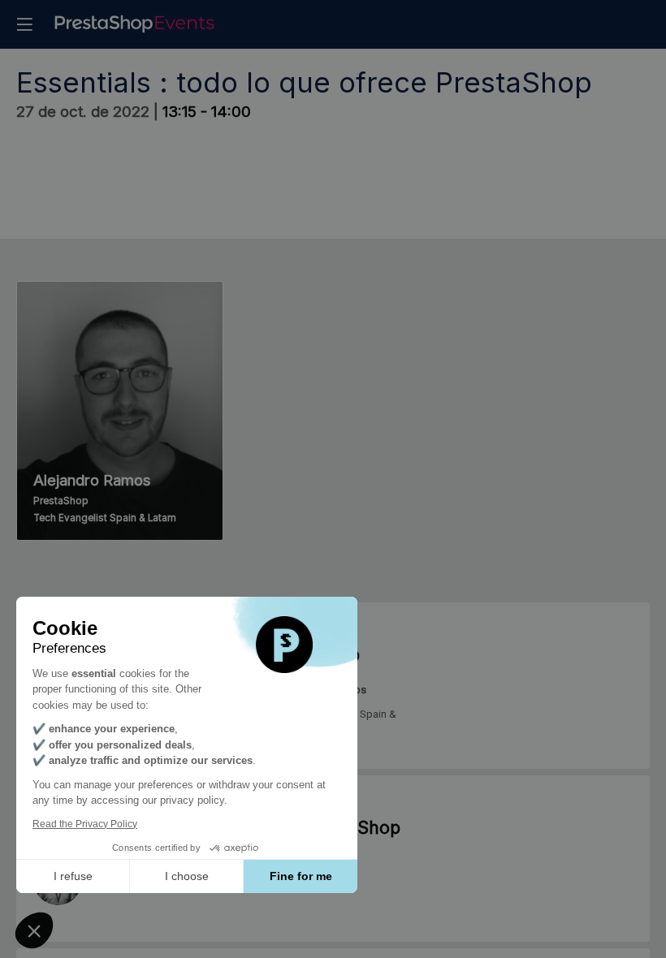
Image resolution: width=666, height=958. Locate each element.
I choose (187, 876)
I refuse (73, 876)
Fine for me (301, 876)
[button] (24, 24)
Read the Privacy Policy (84, 824)
